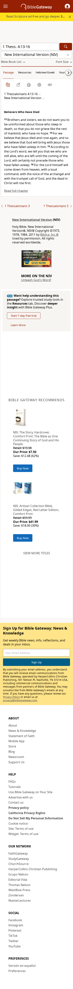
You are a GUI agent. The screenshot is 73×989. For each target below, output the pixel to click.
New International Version (32, 220)
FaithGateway (18, 853)
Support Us (16, 762)
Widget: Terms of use (23, 834)
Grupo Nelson (18, 874)
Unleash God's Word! (36, 280)
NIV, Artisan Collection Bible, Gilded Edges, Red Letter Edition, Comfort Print (36, 510)
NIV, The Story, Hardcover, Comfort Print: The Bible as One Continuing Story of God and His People (36, 438)
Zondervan (16, 895)
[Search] (65, 46)
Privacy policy (18, 808)
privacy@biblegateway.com (20, 700)
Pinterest (14, 930)
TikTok (13, 936)
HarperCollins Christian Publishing (32, 869)
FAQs (12, 781)
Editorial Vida (17, 880)
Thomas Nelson (19, 885)
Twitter (13, 941)
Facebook (15, 920)
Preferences (17, 971)
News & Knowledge (22, 731)
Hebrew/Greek (45, 72)
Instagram (15, 925)
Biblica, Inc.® (49, 235)
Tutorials (14, 787)
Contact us (16, 802)
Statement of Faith (21, 736)
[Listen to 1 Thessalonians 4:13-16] (50, 85)
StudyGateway (18, 859)
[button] (67, 6)
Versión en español (22, 966)
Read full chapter (16, 191)
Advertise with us (20, 797)
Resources (24, 72)
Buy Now (23, 468)
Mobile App (16, 741)
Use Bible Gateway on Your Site (30, 792)
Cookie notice (18, 823)
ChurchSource (18, 864)
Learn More (18, 325)
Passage (8, 72)
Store (12, 746)
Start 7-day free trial (23, 315)
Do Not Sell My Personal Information (35, 818)
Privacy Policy (11, 697)
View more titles (36, 553)
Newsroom (16, 757)
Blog (11, 752)
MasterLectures (19, 900)
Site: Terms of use (21, 829)
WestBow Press (19, 890)
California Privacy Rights (26, 813)
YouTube (14, 946)
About (12, 725)
